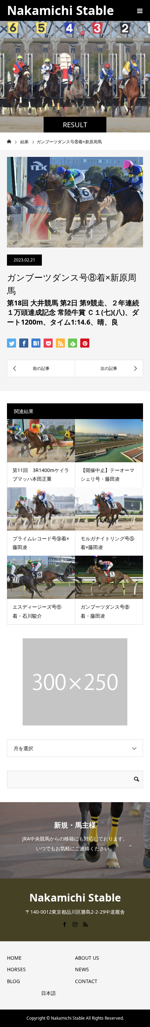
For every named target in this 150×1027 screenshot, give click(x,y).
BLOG (13, 981)
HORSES (16, 969)
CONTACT (86, 981)
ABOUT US (87, 957)
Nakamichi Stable (60, 10)
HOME (14, 957)
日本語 (48, 993)
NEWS (82, 969)
